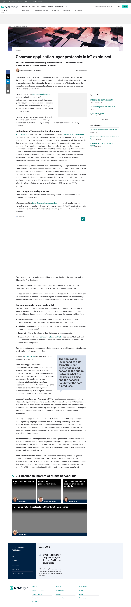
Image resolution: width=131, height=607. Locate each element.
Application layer (22, 134)
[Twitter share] (8, 76)
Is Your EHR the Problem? (97, 113)
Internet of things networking (20, 26)
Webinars (50, 6)
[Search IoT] (10, 5)
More (67, 6)
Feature (18, 51)
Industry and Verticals (41, 10)
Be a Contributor (26, 6)
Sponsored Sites (59, 6)
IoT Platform (66, 10)
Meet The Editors (37, 594)
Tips (38, 6)
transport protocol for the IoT (51, 337)
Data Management (37, 1)
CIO (9, 1)
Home (9, 26)
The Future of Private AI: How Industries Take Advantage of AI (103, 107)
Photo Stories (36, 602)
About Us (34, 586)
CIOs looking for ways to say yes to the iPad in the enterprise (52, 558)
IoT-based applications (41, 94)
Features (43, 6)
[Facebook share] (8, 72)
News (33, 6)
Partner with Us (60, 590)
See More (105, 119)
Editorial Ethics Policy (38, 590)
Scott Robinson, (26, 70)
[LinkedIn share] (8, 81)
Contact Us (35, 598)
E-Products (82, 598)
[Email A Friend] (8, 91)
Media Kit (58, 594)
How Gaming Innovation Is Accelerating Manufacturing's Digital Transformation (101, 100)
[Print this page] (8, 86)
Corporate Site (60, 598)
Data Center (28, 1)
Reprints (81, 590)
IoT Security (78, 10)
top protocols (29, 356)
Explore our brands (121, 1)
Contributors (83, 586)
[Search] (112, 6)
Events (81, 594)
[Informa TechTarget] (4, 1)
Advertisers (59, 586)
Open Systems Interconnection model (47, 203)
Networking (20, 1)
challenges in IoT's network (73, 134)
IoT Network (55, 10)
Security (14, 1)
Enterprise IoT (26, 10)
